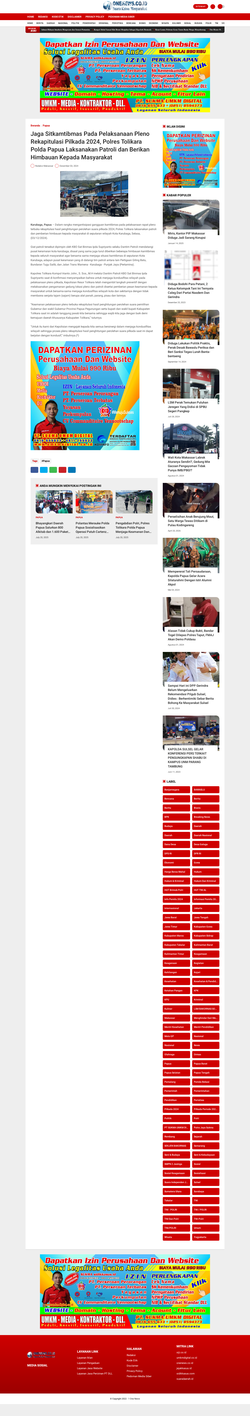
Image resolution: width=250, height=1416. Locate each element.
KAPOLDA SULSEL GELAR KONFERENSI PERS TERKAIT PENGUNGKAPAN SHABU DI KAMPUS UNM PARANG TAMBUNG (187, 757)
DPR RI (197, 853)
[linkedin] (72, 470)
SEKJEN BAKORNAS (175, 1145)
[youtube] (40, 7)
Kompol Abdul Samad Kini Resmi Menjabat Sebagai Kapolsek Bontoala (81, 30)
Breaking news (202, 817)
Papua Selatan (172, 1072)
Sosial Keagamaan (174, 1173)
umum (197, 1228)
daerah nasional (203, 835)
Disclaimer (74, 16)
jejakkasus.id (184, 1368)
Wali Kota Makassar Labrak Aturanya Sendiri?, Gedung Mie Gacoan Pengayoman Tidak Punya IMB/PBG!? (189, 464)
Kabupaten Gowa (203, 926)
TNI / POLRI (200, 1209)
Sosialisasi (200, 1173)
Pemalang (170, 1081)
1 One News (134, 1398)
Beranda (35, 125)
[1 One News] (125, 11)
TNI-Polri (199, 1218)
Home (30, 16)
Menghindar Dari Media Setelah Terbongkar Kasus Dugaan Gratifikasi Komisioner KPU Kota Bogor (207, 1018)
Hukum (198, 871)
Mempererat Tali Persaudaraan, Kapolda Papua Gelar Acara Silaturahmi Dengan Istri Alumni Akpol (190, 578)
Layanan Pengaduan (88, 1363)
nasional (199, 1036)
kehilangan (170, 972)
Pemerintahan (201, 1091)
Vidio (224, 23)
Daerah (51, 23)
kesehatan (170, 981)
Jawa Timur (170, 926)
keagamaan (200, 954)
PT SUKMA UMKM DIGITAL (177, 1127)
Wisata (165, 23)
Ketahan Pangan (173, 990)
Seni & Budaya (172, 1154)
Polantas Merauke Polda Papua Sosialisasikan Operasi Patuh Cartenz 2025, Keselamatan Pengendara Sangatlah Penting (92, 527)
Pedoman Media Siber (121, 16)
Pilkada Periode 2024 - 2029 (207, 1109)
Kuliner (176, 23)
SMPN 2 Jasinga (173, 1164)
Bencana (131, 23)
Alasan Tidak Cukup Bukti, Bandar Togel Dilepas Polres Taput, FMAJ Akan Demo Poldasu (191, 635)
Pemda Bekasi (201, 1081)
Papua (46, 125)
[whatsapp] (53, 470)
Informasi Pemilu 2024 (206, 899)
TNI (216, 23)
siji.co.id (181, 1352)
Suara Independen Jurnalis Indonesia (177, 1182)
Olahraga (169, 1054)
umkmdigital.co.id (187, 1357)
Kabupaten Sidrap (203, 935)
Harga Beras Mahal (174, 871)
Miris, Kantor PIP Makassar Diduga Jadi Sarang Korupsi (187, 235)
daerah (198, 826)
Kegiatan (199, 963)
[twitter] (31, 7)
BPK (166, 817)
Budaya (198, 23)
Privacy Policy (95, 16)
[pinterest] (62, 470)
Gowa (197, 862)
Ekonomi (153, 23)
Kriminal (104, 23)
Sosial (187, 23)
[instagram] (36, 7)
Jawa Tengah (201, 917)
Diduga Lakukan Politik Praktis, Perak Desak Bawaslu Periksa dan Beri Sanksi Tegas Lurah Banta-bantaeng (191, 349)
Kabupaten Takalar (174, 944)
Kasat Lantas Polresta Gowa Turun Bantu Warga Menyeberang (139, 30)
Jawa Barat (170, 917)
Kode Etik (58, 16)
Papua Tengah (202, 1072)
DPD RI (168, 853)
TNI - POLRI (170, 1209)
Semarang (199, 1145)
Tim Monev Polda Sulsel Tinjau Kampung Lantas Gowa (191, 30)
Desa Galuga (201, 844)
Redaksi (43, 16)
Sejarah (198, 1136)
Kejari (197, 972)
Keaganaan (170, 963)
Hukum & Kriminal (174, 881)
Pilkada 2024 (171, 1109)
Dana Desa (170, 844)
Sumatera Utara (172, 1191)
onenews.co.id (185, 1363)
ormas (197, 1054)
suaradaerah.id (185, 1378)
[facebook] (27, 7)
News (197, 1045)
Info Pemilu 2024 (173, 899)
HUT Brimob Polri (173, 890)
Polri (209, 23)
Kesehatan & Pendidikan (207, 981)
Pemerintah (89, 23)
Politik (75, 23)
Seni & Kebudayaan (204, 1154)
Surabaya (199, 1191)
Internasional (171, 908)
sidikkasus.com (186, 1373)
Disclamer (132, 1365)
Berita (39, 23)
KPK (196, 990)
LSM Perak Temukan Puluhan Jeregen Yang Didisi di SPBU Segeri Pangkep (188, 407)
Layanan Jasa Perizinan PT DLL (94, 1373)
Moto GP (169, 1036)
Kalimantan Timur (174, 954)
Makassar (169, 1018)
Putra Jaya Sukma (203, 1127)
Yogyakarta (200, 1237)
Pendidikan (170, 1100)
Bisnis (142, 23)
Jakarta (198, 908)
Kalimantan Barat (203, 944)
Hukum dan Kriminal (205, 881)
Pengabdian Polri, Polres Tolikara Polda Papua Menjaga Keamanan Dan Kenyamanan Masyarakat (133, 527)
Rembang (169, 1136)
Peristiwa (117, 23)
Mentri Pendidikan (204, 1027)
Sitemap (201, 6)
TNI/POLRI (170, 1228)
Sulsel (197, 1182)
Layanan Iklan (85, 1357)
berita (197, 798)
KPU (166, 999)
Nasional (63, 23)
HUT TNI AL (200, 890)
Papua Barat (200, 1063)
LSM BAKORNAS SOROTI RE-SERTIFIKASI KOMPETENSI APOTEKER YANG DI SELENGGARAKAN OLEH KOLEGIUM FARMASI (207, 1008)
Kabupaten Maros (174, 935)
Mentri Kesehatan (174, 1027)
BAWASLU (199, 789)
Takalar (168, 1200)
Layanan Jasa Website (89, 1368)
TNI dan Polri (171, 1218)
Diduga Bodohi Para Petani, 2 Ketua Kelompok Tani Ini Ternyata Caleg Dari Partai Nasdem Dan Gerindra (190, 290)
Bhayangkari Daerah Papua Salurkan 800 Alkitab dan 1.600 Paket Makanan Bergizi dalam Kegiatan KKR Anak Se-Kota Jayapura (52, 527)
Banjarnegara (171, 789)
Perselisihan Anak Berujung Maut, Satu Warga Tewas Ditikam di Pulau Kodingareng (191, 521)
